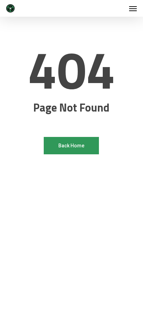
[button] (133, 8)
